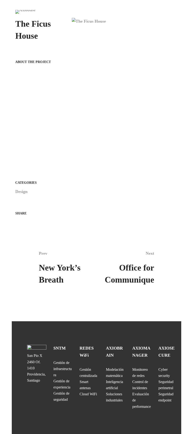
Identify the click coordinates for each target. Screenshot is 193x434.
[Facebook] (16, 223)
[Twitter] (24, 223)
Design (21, 191)
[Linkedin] (32, 223)
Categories (26, 182)
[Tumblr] (40, 223)
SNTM (59, 348)
